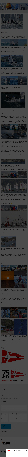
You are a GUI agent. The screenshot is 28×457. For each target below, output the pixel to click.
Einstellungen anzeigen (23, 454)
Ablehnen (16, 454)
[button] (26, 450)
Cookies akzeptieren (10, 454)
